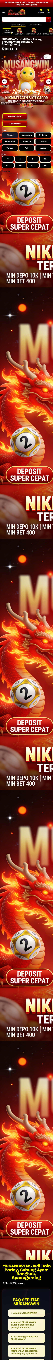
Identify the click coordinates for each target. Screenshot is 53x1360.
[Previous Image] (4, 81)
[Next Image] (48, 81)
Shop (3, 12)
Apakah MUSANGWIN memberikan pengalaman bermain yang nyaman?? (24, 1351)
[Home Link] (16, 12)
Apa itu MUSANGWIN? (25, 1313)
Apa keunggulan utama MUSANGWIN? (24, 1337)
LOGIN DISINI (15, 124)
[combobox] (24, 19)
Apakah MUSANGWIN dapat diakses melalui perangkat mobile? (23, 1325)
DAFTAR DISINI (14, 116)
